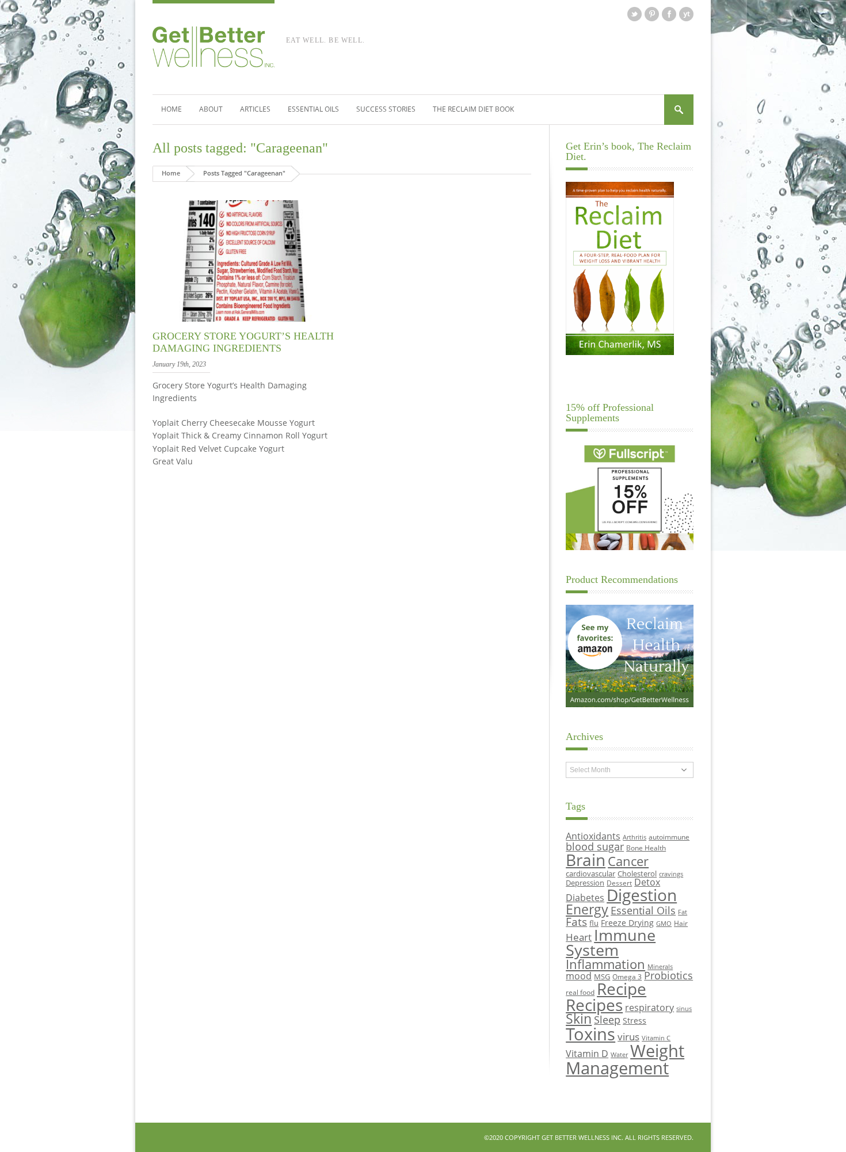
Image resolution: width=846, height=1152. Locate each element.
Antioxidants (593, 835)
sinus (684, 1009)
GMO (664, 924)
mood (579, 975)
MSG (602, 976)
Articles (255, 109)
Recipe (621, 989)
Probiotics (668, 975)
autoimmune (669, 836)
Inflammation (605, 964)
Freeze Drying (627, 922)
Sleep (607, 1020)
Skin (579, 1019)
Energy (587, 909)
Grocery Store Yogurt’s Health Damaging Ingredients (243, 342)
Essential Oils (313, 109)
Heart (579, 937)
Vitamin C (656, 1038)
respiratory (649, 1007)
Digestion (642, 895)
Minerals (660, 967)
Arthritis (634, 837)
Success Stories (386, 109)
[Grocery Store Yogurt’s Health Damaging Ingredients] (244, 321)
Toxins (590, 1034)
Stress (634, 1020)
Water (619, 1055)
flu (594, 923)
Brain (585, 860)
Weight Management (625, 1059)
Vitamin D (587, 1053)
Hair (681, 923)
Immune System (611, 942)
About (211, 109)
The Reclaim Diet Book (473, 109)
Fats (576, 921)
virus (628, 1036)
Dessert (619, 882)
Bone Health (646, 847)
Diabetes (585, 897)
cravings (671, 874)
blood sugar (595, 846)
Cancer (628, 860)
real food (580, 992)
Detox (647, 882)
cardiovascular (590, 873)
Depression (585, 883)
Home (171, 109)
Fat (682, 912)
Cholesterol (637, 873)
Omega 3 (627, 976)
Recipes (594, 1005)
